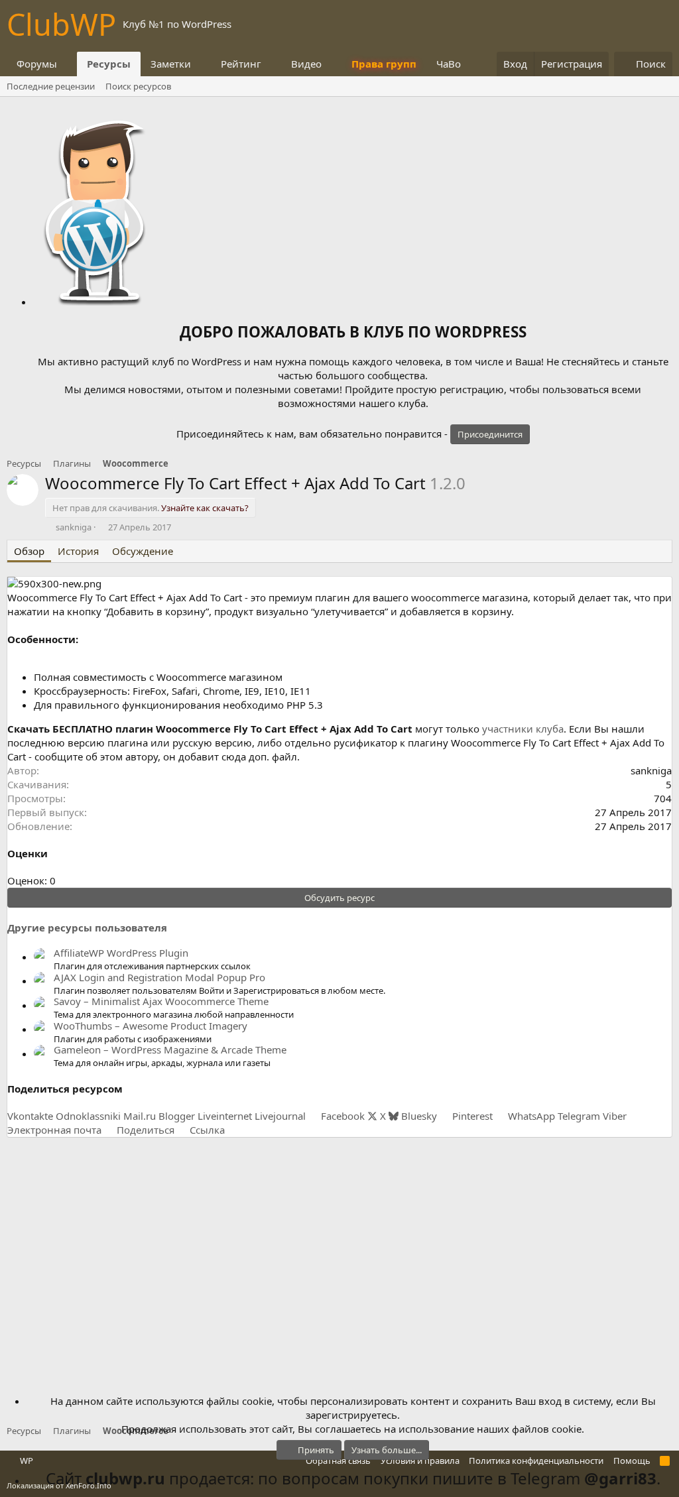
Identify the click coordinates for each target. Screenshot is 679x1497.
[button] (67, 64)
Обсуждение (142, 551)
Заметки (171, 63)
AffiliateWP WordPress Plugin (121, 952)
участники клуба (523, 728)
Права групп (383, 63)
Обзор (29, 551)
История (78, 551)
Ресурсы (109, 63)
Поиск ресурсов (138, 86)
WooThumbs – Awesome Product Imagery (150, 1025)
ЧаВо (448, 63)
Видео (306, 63)
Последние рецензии (51, 86)
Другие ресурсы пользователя (87, 927)
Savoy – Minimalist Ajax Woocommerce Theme (161, 1001)
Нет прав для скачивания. (150, 508)
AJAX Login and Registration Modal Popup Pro (159, 977)
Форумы (37, 63)
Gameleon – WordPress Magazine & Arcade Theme (170, 1049)
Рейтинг (241, 63)
